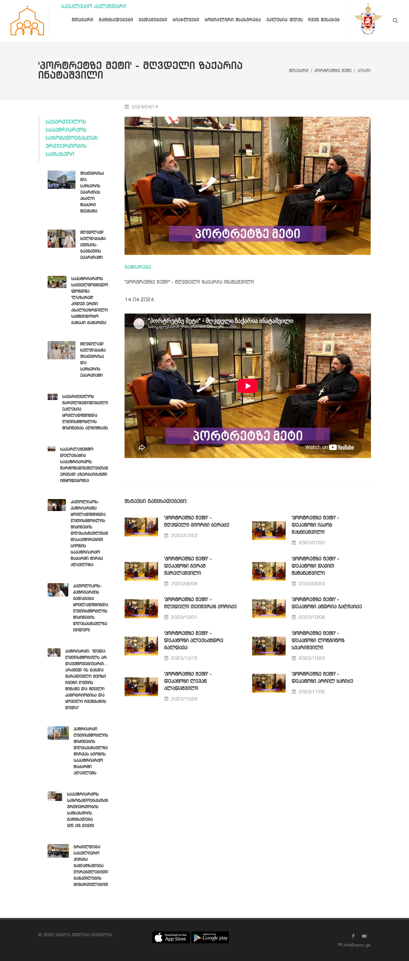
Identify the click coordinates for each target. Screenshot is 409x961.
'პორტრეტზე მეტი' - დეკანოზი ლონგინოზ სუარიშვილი (318, 640)
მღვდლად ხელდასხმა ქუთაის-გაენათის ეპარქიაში (93, 245)
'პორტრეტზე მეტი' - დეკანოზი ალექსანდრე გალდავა (193, 640)
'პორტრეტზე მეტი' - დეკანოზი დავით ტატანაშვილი (315, 566)
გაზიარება (138, 267)
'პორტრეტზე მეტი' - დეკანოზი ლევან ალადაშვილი (188, 681)
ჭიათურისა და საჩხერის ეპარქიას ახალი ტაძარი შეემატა (92, 192)
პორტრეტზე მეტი (333, 71)
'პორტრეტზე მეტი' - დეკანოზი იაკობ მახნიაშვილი (315, 525)
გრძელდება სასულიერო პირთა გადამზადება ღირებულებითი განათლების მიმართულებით (91, 866)
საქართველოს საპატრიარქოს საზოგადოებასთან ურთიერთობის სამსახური (72, 138)
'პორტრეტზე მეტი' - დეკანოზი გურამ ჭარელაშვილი (188, 566)
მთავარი (298, 71)
